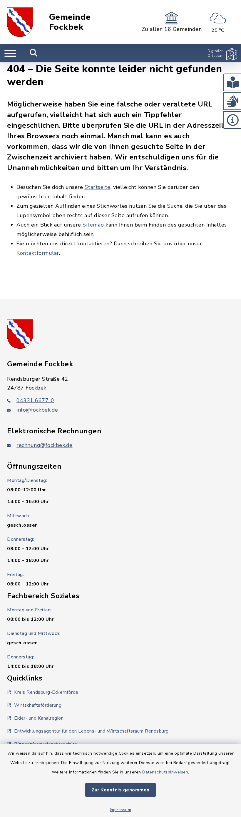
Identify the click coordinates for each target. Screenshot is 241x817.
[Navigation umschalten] (10, 53)
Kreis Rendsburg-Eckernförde (46, 692)
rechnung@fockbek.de (44, 445)
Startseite (98, 187)
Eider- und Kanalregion (38, 718)
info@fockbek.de (37, 409)
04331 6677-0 (35, 400)
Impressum (120, 810)
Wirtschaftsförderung (37, 705)
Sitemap (93, 224)
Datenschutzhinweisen (165, 772)
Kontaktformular (37, 253)
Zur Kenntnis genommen (120, 790)
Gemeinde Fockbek (70, 22)
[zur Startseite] (20, 22)
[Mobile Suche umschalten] (33, 53)
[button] (232, 82)
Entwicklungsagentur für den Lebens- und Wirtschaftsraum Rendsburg (91, 731)
